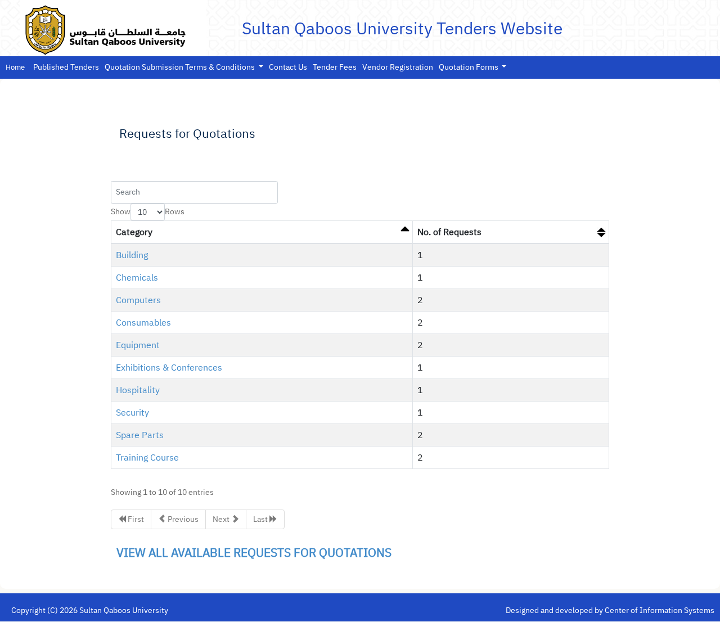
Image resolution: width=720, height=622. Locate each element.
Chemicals (137, 278)
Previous (182, 519)
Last (261, 519)
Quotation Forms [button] (469, 67)
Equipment (138, 345)
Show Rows (147, 212)
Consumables (143, 323)
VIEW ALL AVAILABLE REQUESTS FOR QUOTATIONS (254, 553)
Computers (138, 300)
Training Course (147, 458)
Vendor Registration (397, 67)
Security (132, 413)
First (135, 519)
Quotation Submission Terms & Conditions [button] (180, 67)
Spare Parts (140, 435)
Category (134, 232)
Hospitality (138, 390)
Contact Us (288, 67)
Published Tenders (66, 67)
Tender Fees (335, 67)
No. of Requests (449, 232)
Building (132, 255)
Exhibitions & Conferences (169, 368)
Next (222, 519)
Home (15, 67)
